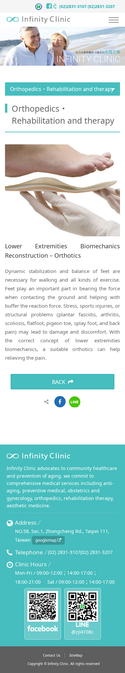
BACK (58, 382)
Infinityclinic (38, 20)
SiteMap (75, 655)
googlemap (46, 540)
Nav (113, 20)
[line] (74, 402)
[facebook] (49, 6)
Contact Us (51, 655)
